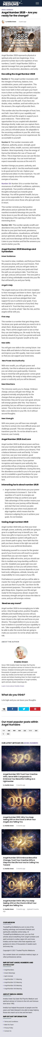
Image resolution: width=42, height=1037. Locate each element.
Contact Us (7, 1031)
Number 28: (6, 184)
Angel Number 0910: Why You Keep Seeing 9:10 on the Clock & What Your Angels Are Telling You (19, 819)
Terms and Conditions (11, 1021)
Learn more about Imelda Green (13, 686)
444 (19, 730)
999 (14, 730)
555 (8, 734)
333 (36, 730)
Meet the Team (9, 1024)
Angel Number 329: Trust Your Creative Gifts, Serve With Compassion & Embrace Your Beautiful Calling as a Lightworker (20, 777)
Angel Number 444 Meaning (13, 988)
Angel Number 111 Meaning (13, 979)
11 (3, 734)
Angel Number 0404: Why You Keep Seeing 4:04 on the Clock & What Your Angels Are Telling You (19, 903)
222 (25, 730)
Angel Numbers (31, 743)
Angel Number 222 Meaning (13, 982)
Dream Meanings (9, 973)
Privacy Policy (8, 1028)
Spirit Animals (8, 976)
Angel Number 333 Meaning (13, 985)
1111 (30, 730)
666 (9, 730)
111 (4, 730)
